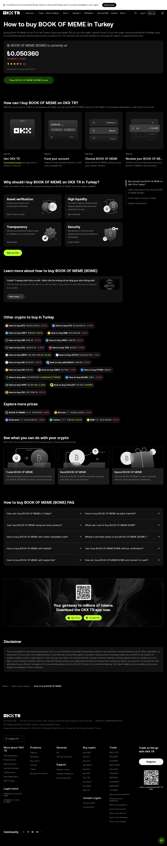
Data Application (11, 777)
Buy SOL (86, 769)
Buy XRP (86, 773)
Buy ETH (86, 761)
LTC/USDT (113, 790)
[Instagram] (32, 831)
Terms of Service (35, 667)
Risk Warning (106, 664)
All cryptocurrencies (38, 773)
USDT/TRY (114, 752)
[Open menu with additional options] (162, 13)
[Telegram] (28, 831)
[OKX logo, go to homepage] (11, 13)
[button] (135, 13)
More (122, 13)
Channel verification (64, 774)
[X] (23, 831)
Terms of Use (88, 664)
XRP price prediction (118, 805)
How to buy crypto (21, 686)
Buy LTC (86, 790)
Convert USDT (89, 803)
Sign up (151, 13)
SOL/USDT (113, 769)
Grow (65, 13)
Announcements (63, 778)
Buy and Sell (103, 13)
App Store (75, 618)
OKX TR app (9, 781)
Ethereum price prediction (116, 799)
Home (5, 686)
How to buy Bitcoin (117, 813)
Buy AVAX (87, 786)
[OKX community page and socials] (42, 831)
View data (12, 242)
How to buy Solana (117, 821)
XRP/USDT (113, 778)
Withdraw (88, 13)
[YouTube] (37, 831)
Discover (29, 13)
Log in (142, 13)
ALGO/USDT (114, 782)
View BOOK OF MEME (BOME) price (28, 80)
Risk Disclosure (10, 764)
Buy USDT (87, 752)
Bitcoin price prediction (119, 794)
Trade (40, 13)
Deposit (76, 13)
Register (151, 761)
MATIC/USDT (115, 765)
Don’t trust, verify (15, 214)
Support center (63, 769)
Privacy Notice (10, 760)
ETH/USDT (113, 761)
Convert (114, 13)
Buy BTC (86, 757)
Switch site (109, 5)
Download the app (13, 162)
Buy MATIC (87, 765)
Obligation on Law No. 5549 (13, 795)
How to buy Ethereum (118, 817)
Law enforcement (11, 768)
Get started (74, 214)
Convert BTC (88, 807)
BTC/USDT (113, 757)
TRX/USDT (114, 773)
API (57, 752)
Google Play (94, 618)
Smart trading (52, 13)
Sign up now (13, 253)
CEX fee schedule (64, 757)
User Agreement (11, 756)
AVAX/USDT (114, 786)
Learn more (73, 242)
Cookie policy (9, 772)
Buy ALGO (87, 782)
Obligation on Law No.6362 (11, 801)
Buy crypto (35, 761)
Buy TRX (86, 778)
